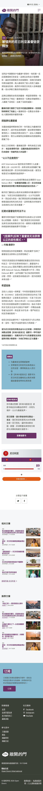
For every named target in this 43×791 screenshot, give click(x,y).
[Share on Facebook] (24, 500)
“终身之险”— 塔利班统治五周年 (12, 603)
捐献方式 (5, 741)
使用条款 (27, 781)
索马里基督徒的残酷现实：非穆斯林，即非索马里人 (13, 635)
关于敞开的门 (7, 716)
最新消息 (5, 719)
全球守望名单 (7, 712)
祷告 (3, 735)
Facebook (30, 709)
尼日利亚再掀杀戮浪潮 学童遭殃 (12, 562)
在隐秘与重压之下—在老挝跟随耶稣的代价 (13, 625)
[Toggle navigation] (39, 10)
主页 (3, 709)
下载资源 (5, 731)
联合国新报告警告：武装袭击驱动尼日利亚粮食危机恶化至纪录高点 (13, 532)
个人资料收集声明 (34, 783)
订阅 (9, 688)
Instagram (30, 712)
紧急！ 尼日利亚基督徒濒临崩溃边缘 (13, 542)
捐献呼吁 (5, 738)
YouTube (29, 716)
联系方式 (5, 768)
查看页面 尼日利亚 (8, 581)
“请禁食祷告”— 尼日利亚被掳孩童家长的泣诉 (13, 552)
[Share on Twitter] (18, 500)
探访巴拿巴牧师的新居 (9, 572)
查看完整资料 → (21, 479)
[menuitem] (33, 4)
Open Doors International (12, 771)
